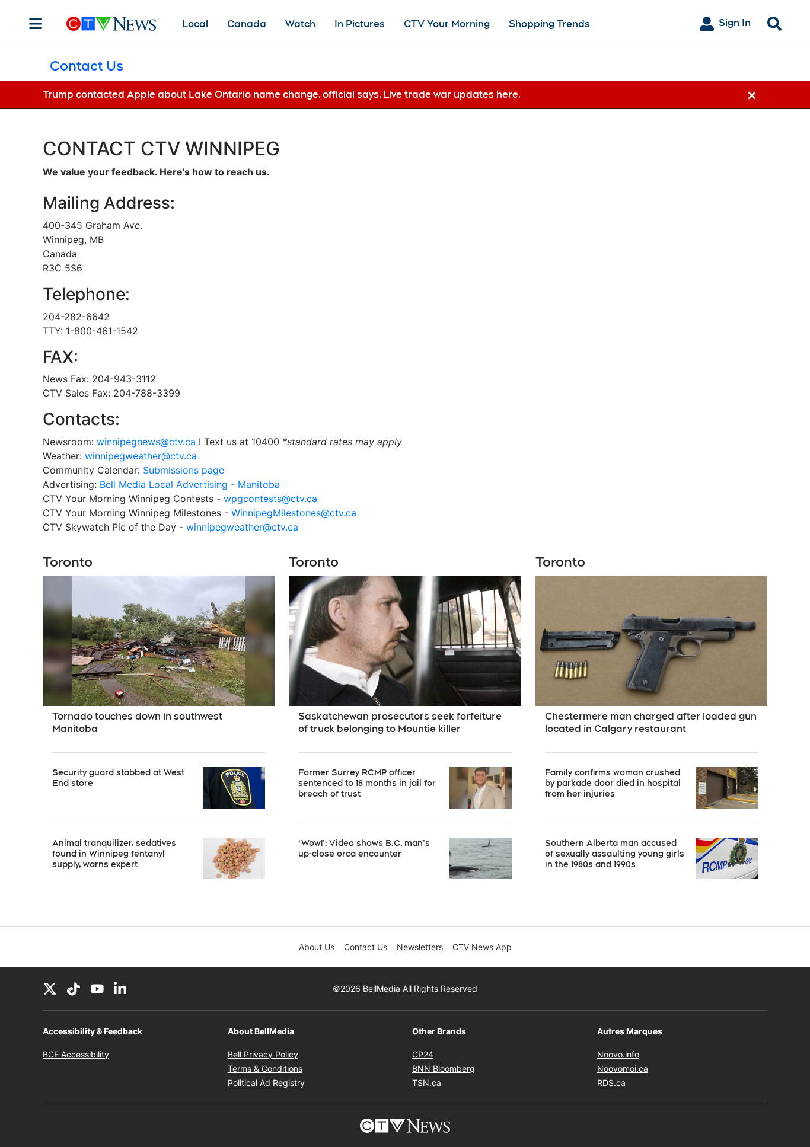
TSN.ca (426, 1083)
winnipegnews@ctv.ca (146, 442)
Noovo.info (618, 1054)
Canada (246, 24)
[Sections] (35, 24)
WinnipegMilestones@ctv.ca (293, 513)
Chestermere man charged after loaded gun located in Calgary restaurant (651, 722)
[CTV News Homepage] (111, 24)
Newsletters (420, 947)
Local (195, 24)
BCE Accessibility (76, 1054)
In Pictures (359, 24)
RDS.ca (611, 1083)
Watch (300, 24)
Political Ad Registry (266, 1083)
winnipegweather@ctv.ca (141, 456)
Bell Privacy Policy (263, 1054)
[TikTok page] (73, 989)
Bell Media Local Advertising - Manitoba (190, 484)
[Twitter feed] (50, 989)
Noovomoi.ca (622, 1068)
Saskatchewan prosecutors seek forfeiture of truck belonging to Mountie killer (400, 722)
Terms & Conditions (265, 1068)
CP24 (422, 1054)
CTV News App (482, 947)
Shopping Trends (549, 24)
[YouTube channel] (97, 989)
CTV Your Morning (447, 24)
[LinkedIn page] (121, 989)
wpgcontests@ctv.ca (270, 498)
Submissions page (183, 470)
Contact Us (365, 947)
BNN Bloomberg (443, 1068)
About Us (316, 947)
